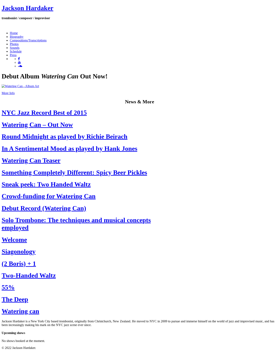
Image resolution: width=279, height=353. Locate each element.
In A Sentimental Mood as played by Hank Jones (69, 148)
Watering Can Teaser (31, 160)
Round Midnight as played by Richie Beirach (64, 136)
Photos (14, 44)
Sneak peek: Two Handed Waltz (46, 184)
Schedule (16, 51)
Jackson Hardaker (27, 8)
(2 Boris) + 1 (19, 263)
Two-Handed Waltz (29, 275)
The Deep (15, 299)
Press (13, 55)
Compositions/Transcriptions (28, 40)
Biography (16, 36)
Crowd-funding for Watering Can (49, 196)
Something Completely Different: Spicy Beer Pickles (74, 172)
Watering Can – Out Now (37, 124)
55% (8, 287)
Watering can (20, 311)
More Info (8, 93)
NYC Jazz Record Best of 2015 (44, 112)
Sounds (14, 47)
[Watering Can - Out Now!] (20, 86)
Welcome (14, 239)
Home (14, 33)
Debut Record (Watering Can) (44, 208)
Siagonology (19, 251)
